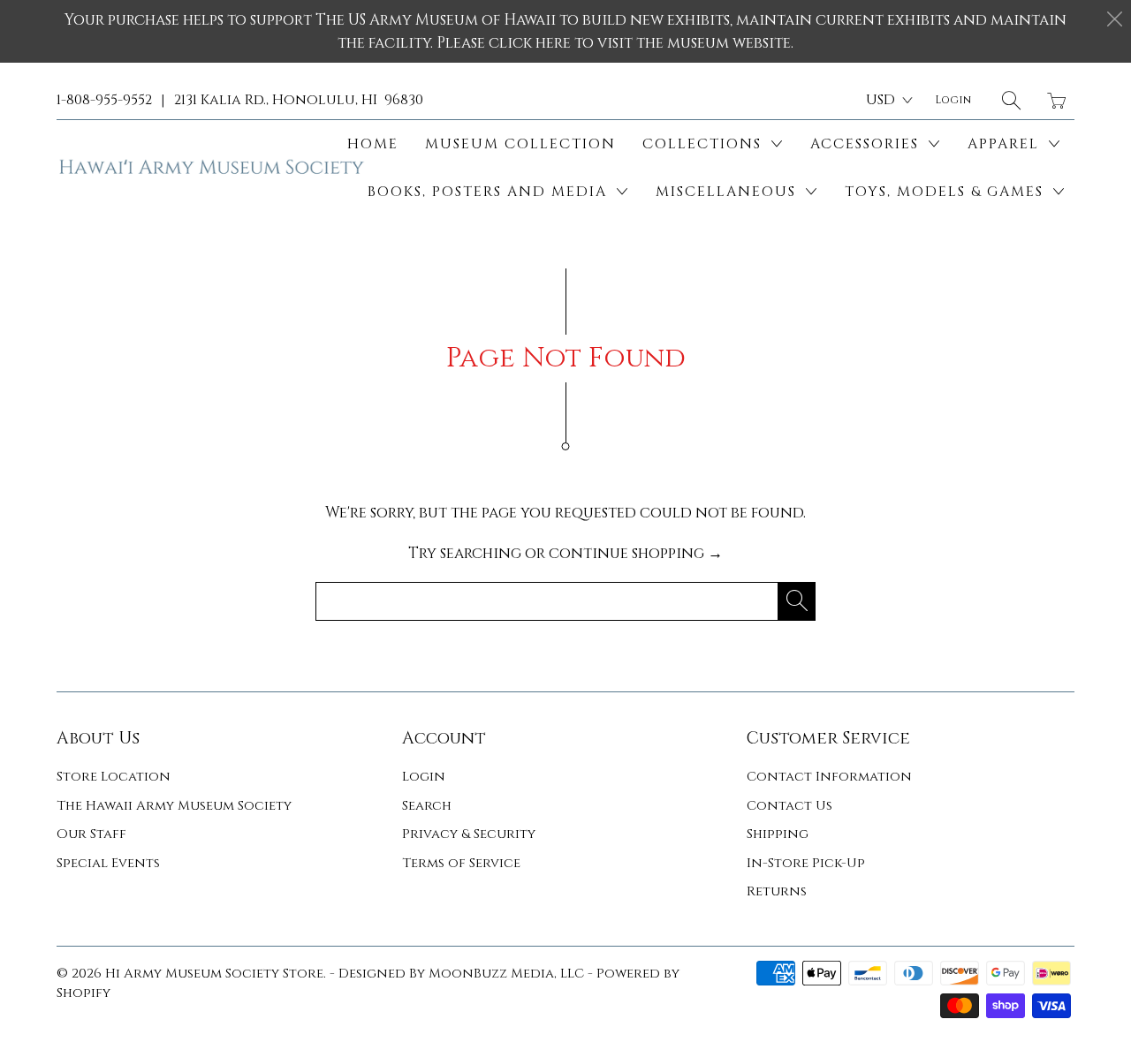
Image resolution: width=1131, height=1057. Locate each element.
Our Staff (91, 834)
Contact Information (829, 776)
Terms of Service (461, 863)
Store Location (114, 776)
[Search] (1011, 100)
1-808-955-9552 (104, 99)
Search (427, 806)
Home (373, 144)
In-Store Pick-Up (806, 863)
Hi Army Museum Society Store (214, 973)
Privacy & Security (468, 834)
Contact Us (789, 806)
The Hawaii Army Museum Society (174, 806)
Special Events (108, 863)
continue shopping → (636, 553)
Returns (777, 891)
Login (423, 776)
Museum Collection (520, 144)
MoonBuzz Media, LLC (506, 973)
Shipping (777, 834)
